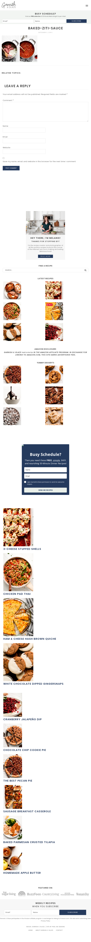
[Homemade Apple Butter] (12, 868)
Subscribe (76, 21)
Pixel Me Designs (58, 927)
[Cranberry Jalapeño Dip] (65, 332)
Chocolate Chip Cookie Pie (24, 750)
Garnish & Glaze (9, 4)
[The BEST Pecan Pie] (23, 375)
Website (6, 147)
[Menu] (87, 5)
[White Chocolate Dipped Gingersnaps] (23, 332)
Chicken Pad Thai (17, 594)
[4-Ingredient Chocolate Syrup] (23, 395)
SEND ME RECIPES (45, 490)
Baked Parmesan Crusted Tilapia (29, 842)
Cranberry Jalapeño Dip (22, 719)
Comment (8, 100)
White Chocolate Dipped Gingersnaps (33, 684)
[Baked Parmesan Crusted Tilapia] (12, 838)
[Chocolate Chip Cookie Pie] (12, 746)
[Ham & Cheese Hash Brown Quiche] (65, 311)
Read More (45, 256)
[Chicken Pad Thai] (23, 311)
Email (5, 137)
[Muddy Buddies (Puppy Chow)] (23, 416)
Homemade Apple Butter (22, 873)
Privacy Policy (45, 921)
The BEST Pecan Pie (17, 781)
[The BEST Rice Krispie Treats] (65, 416)
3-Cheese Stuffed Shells (22, 549)
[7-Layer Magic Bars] (65, 395)
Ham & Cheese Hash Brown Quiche (29, 639)
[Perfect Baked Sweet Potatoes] (23, 290)
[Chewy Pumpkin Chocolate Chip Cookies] (65, 375)
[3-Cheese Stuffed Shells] (65, 290)
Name (5, 126)
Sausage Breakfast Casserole (27, 811)
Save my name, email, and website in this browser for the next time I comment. (39, 161)
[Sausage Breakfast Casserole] (12, 807)
